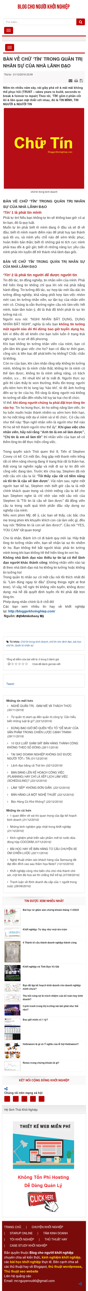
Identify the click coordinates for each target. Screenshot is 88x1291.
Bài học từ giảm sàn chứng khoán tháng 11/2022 (51, 910)
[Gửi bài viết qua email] (71, 80)
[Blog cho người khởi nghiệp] (44, 6)
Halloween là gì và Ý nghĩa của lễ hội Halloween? (51, 1044)
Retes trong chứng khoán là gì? (41, 1063)
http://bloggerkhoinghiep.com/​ (31, 611)
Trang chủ (12, 1227)
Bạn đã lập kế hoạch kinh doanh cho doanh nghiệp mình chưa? (52, 987)
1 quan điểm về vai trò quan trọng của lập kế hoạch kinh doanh (42, 817)
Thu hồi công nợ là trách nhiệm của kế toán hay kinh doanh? (53, 997)
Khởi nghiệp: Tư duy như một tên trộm (45, 929)
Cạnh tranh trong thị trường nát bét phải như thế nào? (50, 1007)
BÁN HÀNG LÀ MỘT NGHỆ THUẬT (33, 794)
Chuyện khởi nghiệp (47, 1227)
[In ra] (76, 80)
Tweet (10, 684)
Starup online (21, 1233)
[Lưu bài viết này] (82, 80)
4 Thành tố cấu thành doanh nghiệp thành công (50, 942)
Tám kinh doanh (55, 1233)
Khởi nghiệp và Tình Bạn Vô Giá (41, 966)
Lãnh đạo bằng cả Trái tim (28, 765)
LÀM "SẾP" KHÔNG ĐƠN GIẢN (31, 787)
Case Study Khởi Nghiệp (28, 1245)
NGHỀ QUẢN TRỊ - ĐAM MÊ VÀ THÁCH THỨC (41, 706)
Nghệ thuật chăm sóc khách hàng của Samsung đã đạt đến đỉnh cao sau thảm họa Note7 (41, 862)
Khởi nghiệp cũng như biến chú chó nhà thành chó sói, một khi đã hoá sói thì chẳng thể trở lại (41, 873)
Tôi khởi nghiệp (22, 1239)
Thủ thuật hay (56, 1239)
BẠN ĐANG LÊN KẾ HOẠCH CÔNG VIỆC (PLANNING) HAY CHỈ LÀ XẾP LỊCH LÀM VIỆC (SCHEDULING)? (37, 776)
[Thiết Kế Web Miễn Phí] (44, 1164)
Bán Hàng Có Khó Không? (28, 801)
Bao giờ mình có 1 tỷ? (35, 1019)
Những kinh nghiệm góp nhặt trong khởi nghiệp (40, 826)
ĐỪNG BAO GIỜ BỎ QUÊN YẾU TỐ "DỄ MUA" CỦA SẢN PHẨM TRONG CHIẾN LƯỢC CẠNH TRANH (42, 730)
